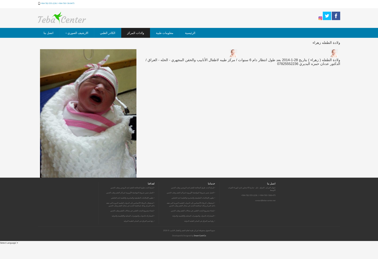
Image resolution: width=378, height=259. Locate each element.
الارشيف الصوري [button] (77, 33)
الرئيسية (190, 33)
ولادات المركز (135, 33)
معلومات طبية (164, 33)
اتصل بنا (48, 33)
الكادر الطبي (107, 33)
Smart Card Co (200, 235)
